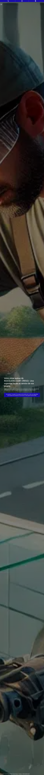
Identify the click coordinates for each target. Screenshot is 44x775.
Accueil (3, 774)
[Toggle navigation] (1, 4)
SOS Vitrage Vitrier (8, 774)
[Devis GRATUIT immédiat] (35, 1)
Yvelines (20, 774)
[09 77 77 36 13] (8, 1)
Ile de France (15, 774)
